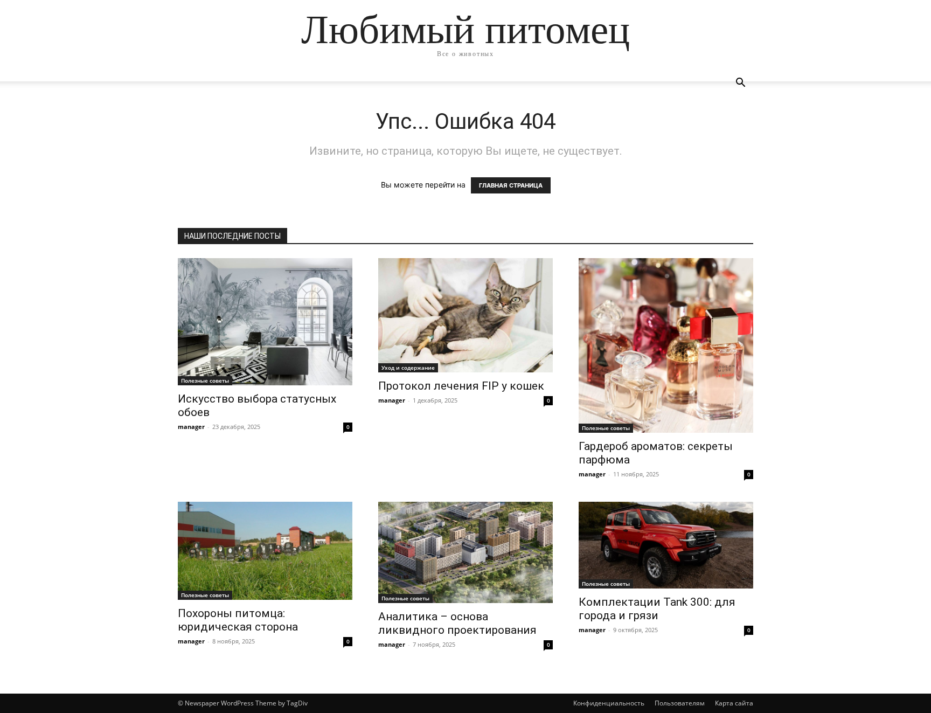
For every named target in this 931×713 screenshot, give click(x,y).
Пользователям (680, 703)
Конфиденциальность (608, 703)
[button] (740, 84)
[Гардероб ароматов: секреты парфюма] (666, 345)
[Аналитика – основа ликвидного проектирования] (465, 552)
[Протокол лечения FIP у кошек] (465, 315)
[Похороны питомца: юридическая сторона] (265, 551)
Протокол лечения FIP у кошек (461, 385)
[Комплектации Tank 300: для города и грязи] (666, 545)
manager (191, 427)
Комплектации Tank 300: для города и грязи (657, 609)
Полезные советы (205, 380)
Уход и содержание (408, 367)
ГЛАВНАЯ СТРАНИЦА (511, 185)
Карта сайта (734, 703)
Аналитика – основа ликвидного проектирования (457, 623)
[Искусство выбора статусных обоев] (265, 321)
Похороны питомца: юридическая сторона (238, 620)
